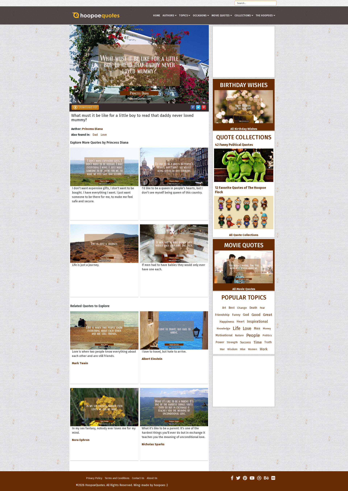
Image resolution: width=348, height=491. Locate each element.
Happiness (226, 321)
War (222, 349)
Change (242, 307)
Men (257, 328)
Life (236, 328)
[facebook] (232, 478)
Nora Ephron (81, 440)
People (253, 335)
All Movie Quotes (243, 289)
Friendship (222, 315)
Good (256, 315)
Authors (168, 15)
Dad (95, 134)
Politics (267, 335)
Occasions (200, 15)
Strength (232, 342)
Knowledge (223, 328)
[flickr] (273, 478)
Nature (239, 335)
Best (232, 307)
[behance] (266, 478)
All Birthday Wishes (243, 129)
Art (224, 307)
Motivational (224, 335)
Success (245, 342)
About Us (152, 478)
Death (253, 307)
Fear (262, 307)
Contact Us (138, 478)
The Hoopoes (264, 15)
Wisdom (232, 349)
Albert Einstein (152, 359)
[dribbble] (259, 478)
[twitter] (238, 478)
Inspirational (257, 321)
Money (267, 328)
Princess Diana (92, 129)
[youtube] (252, 478)
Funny (236, 315)
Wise (242, 349)
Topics (183, 15)
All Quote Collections (243, 235)
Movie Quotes (221, 15)
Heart (240, 321)
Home (156, 15)
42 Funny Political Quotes (234, 145)
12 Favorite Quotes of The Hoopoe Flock (240, 190)
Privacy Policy (94, 478)
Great (267, 315)
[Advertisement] (244, 51)
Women (252, 349)
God (246, 315)
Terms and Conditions (117, 478)
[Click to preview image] (139, 64)
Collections (243, 15)
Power (220, 342)
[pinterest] (245, 478)
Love (104, 134)
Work (264, 349)
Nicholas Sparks (153, 444)
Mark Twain (80, 363)
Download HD (88, 107)
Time (257, 342)
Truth (268, 342)
